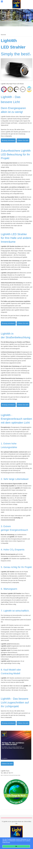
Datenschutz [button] (6, 842)
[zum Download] (16, 759)
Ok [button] (16, 846)
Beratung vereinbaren (8, 140)
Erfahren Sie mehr (23, 140)
